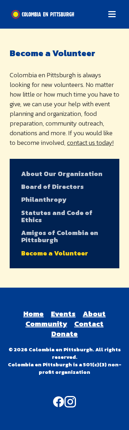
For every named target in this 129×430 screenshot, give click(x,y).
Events (63, 313)
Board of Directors (52, 186)
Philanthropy (43, 199)
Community (46, 323)
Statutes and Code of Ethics (56, 216)
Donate (64, 333)
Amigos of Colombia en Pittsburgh (59, 236)
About (94, 313)
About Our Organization (61, 173)
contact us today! (90, 142)
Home (33, 313)
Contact (89, 323)
